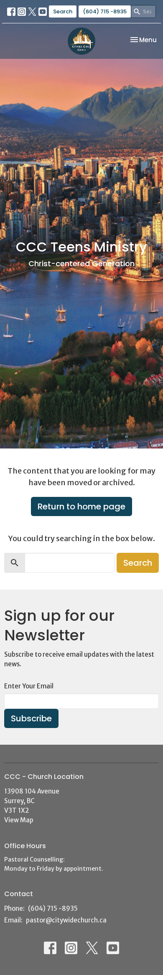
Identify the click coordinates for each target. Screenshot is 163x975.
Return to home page (81, 506)
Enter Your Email (28, 686)
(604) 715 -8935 (105, 11)
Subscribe (31, 718)
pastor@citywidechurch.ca (66, 920)
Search (62, 11)
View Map (18, 820)
